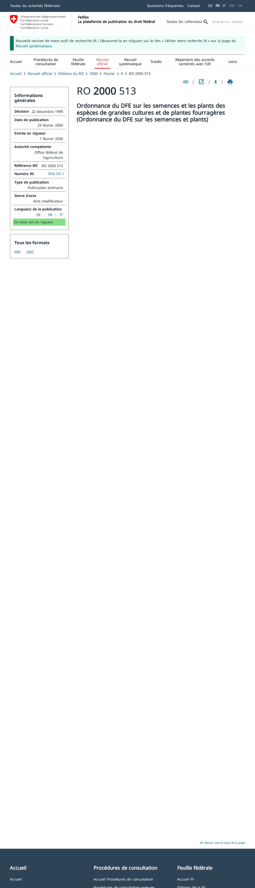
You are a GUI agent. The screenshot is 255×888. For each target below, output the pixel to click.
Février (109, 73)
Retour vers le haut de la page (221, 843)
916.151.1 (56, 173)
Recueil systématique (34, 46)
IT (224, 5)
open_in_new (201, 82)
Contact (194, 5)
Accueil (16, 73)
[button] (46, 62)
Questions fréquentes (165, 5)
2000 (94, 73)
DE (210, 5)
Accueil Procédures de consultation (123, 879)
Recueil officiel (40, 73)
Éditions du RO (71, 73)
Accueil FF (185, 879)
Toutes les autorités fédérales (35, 5)
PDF (17, 252)
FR (218, 5)
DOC (30, 252)
